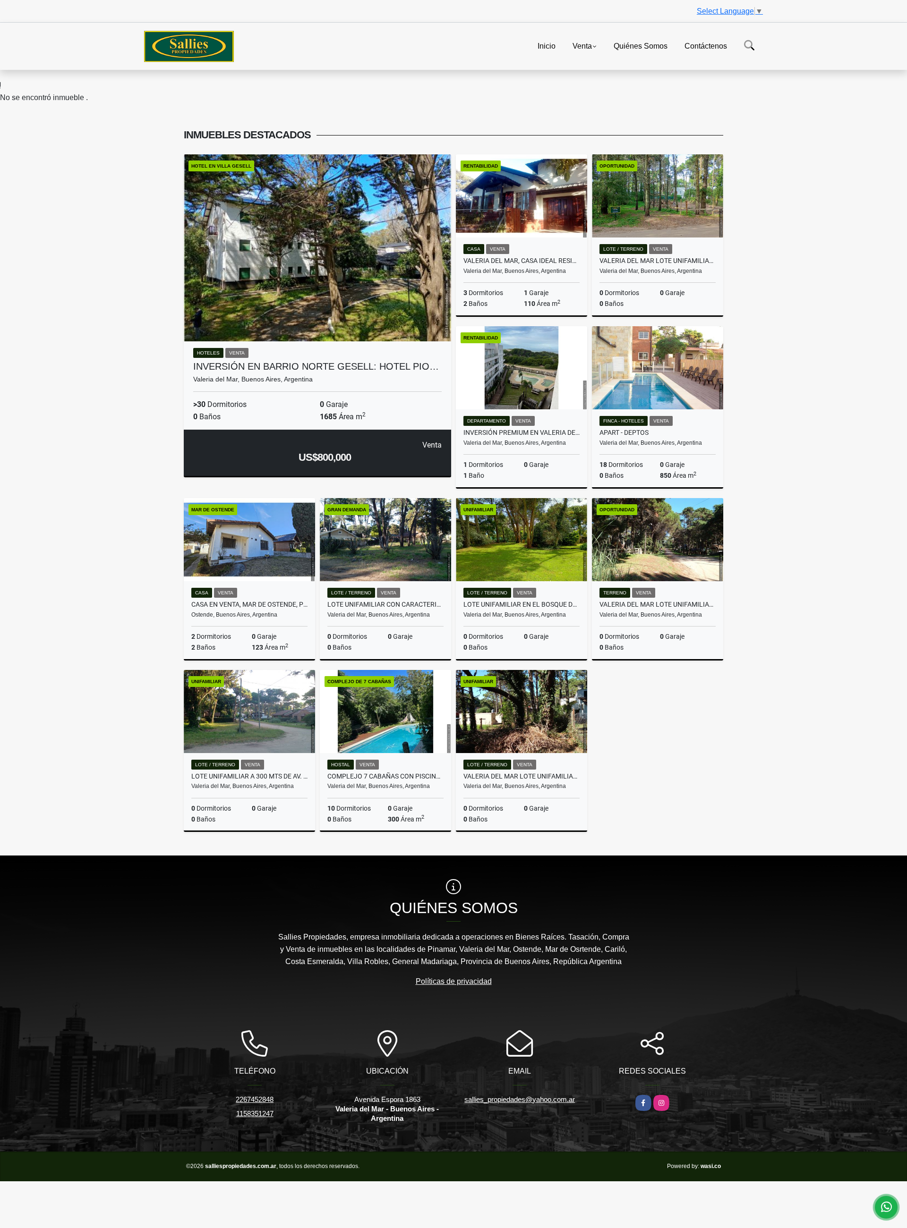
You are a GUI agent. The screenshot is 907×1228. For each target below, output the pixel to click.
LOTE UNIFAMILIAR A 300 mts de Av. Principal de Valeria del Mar (249, 776)
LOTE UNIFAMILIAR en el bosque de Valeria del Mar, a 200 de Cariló (521, 604)
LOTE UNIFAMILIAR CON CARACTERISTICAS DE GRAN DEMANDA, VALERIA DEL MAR (385, 604)
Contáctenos (706, 46)
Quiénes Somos (640, 46)
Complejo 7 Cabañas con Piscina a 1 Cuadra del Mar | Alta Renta (385, 776)
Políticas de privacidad (454, 981)
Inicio (547, 46)
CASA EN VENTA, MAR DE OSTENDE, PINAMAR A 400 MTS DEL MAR (249, 604)
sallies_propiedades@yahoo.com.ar (519, 1099)
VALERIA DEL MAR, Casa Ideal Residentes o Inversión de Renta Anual (521, 260)
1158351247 (255, 1113)
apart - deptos (624, 432)
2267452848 (255, 1099)
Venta (582, 46)
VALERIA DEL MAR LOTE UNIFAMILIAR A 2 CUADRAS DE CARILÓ (657, 260)
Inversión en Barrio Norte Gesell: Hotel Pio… (316, 366)
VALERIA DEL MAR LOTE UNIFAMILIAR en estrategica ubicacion (657, 604)
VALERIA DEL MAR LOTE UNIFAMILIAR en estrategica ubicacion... (521, 776)
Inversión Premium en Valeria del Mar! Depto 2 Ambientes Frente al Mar (521, 432)
